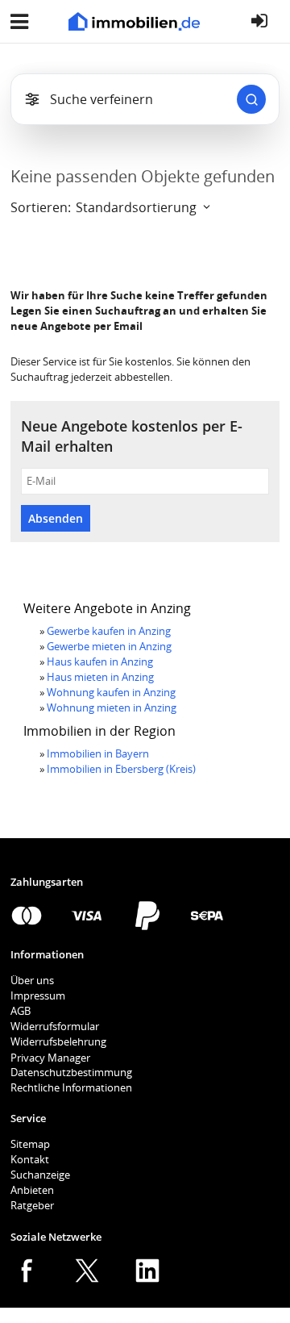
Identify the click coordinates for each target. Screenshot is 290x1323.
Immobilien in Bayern (98, 753)
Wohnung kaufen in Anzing (111, 692)
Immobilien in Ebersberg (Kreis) (121, 769)
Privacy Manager (50, 1057)
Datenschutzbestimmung (71, 1072)
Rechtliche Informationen (71, 1087)
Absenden (55, 518)
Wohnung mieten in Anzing (111, 707)
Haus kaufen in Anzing (100, 661)
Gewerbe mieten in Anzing (109, 646)
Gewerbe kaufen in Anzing (109, 631)
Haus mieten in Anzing (100, 677)
